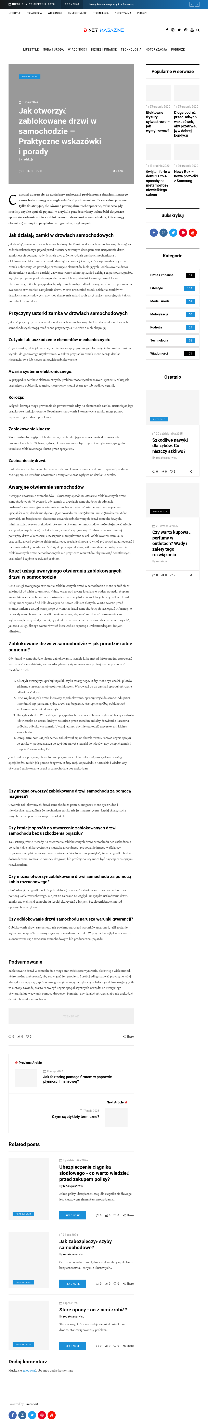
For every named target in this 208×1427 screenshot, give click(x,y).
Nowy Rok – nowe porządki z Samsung (111, 4)
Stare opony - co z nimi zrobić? (93, 1310)
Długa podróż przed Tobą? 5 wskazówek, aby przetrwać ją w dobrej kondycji (185, 124)
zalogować (29, 1371)
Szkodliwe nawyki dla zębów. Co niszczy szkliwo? (170, 446)
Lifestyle (15, 12)
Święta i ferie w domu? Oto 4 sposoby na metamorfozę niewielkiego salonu (158, 183)
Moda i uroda (34, 12)
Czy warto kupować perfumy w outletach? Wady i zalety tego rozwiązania (171, 543)
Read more (73, 1215)
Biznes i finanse (77, 12)
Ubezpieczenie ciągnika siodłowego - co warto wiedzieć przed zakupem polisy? (94, 1173)
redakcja (28, 159)
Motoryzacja (123, 12)
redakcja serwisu (166, 457)
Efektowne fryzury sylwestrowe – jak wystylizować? (158, 121)
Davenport (31, 1404)
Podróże (142, 12)
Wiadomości (55, 12)
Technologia (101, 12)
